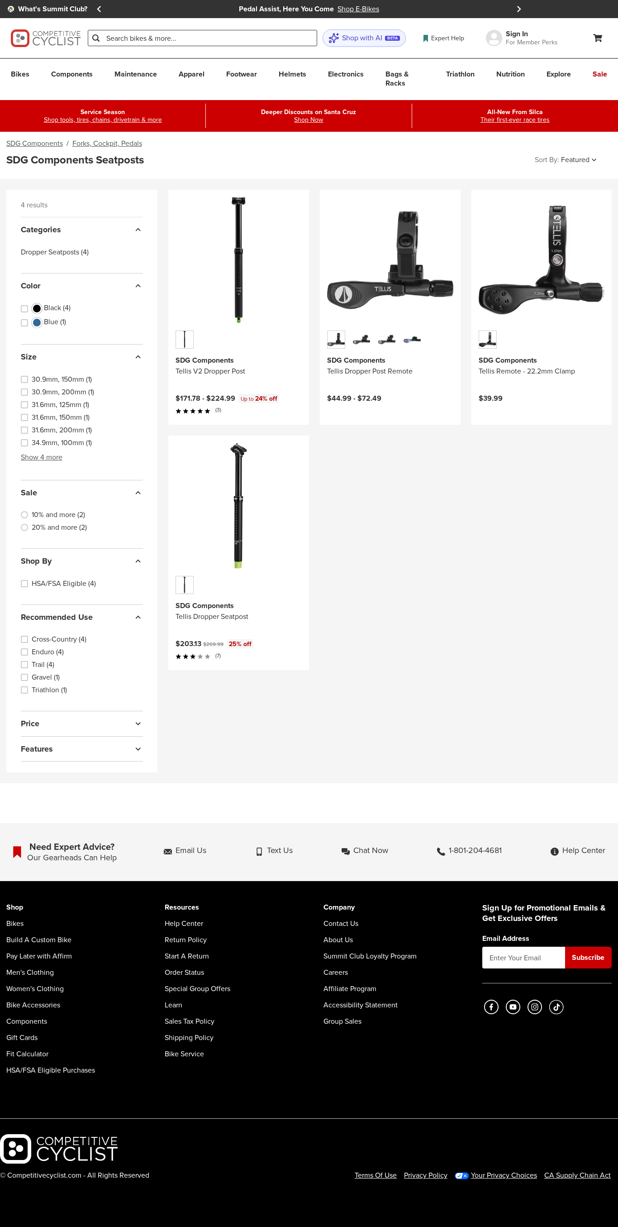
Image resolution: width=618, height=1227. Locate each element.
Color (30, 286)
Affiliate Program (349, 988)
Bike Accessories (33, 1005)
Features (37, 749)
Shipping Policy (189, 1037)
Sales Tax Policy (189, 1021)
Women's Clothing (35, 988)
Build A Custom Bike (38, 939)
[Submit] (96, 38)
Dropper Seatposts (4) (55, 252)
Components (26, 1021)
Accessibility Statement (360, 1005)
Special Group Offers (197, 988)
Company (339, 907)
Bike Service (184, 1054)
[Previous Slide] (99, 9)
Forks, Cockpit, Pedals (107, 143)
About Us (338, 939)
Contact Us (340, 923)
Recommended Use (57, 617)
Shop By (36, 561)
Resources (182, 907)
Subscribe (588, 957)
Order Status (184, 972)
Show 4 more (41, 457)
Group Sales (342, 1021)
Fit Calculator (27, 1054)
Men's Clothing (30, 972)
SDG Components (34, 143)
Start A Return (187, 956)
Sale (29, 492)
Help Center (184, 923)
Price (30, 723)
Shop (14, 907)
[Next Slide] (519, 9)
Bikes (15, 923)
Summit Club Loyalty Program (370, 956)
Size (29, 357)
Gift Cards (22, 1037)
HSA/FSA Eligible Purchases (50, 1070)
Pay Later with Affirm (39, 956)
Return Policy (186, 939)
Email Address (505, 938)
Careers (335, 972)
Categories (41, 229)
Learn (173, 1005)
